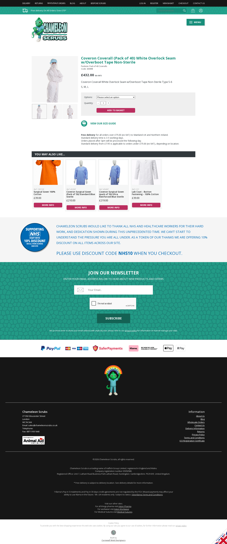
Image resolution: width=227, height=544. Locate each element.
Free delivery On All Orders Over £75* (48, 10)
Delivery (26, 3)
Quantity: (88, 103)
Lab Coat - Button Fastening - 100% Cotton (146, 172)
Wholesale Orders (196, 422)
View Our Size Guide (103, 123)
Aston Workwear (121, 509)
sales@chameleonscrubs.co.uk (42, 425)
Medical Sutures (124, 511)
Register (154, 3)
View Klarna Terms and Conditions (147, 494)
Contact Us (199, 3)
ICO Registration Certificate (192, 440)
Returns (39, 3)
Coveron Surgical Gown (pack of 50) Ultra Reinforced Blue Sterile (113, 172)
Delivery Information (195, 428)
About (83, 3)
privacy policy (131, 330)
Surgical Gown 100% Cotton (48, 172)
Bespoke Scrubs (98, 3)
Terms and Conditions (194, 437)
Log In (142, 3)
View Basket (168, 3)
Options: (88, 97)
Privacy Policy (198, 434)
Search (184, 10)
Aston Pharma (124, 506)
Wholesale (56, 3)
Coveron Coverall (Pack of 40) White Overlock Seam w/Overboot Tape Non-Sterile (39, 111)
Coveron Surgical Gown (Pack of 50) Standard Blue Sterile (80, 172)
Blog (72, 3)
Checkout (183, 3)
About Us (200, 416)
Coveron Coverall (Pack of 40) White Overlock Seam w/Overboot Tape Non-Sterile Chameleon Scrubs (51, 29)
